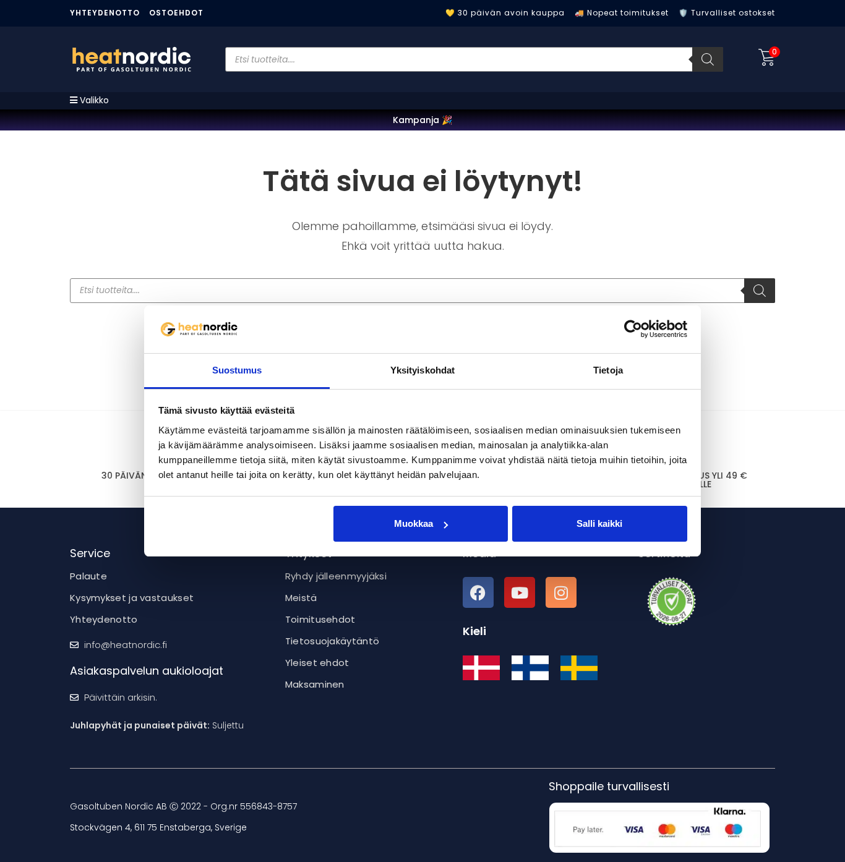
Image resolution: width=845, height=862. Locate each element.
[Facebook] (478, 592)
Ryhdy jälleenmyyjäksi (336, 576)
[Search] (707, 59)
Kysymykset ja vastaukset (132, 597)
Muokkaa (413, 523)
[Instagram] (561, 592)
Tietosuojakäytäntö (332, 640)
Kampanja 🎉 (422, 120)
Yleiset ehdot (317, 662)
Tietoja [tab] (608, 370)
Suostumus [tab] (237, 370)
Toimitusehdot (320, 619)
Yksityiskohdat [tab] (422, 370)
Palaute (88, 576)
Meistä (301, 597)
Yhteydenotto (105, 12)
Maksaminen (315, 684)
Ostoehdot (176, 12)
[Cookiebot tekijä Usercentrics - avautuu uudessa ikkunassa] (633, 329)
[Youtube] (519, 592)
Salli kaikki (599, 523)
